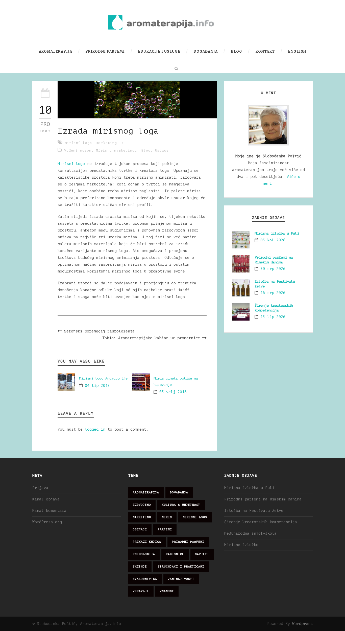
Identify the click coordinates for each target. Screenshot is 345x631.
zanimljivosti (181, 579)
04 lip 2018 (97, 386)
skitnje (140, 566)
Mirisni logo (71, 164)
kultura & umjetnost (181, 505)
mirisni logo (78, 143)
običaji (140, 529)
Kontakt (265, 51)
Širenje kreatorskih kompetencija (260, 522)
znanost (167, 591)
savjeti (202, 554)
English (297, 51)
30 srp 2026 (272, 269)
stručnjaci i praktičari (181, 566)
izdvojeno (142, 505)
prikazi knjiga (147, 541)
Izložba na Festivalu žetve (253, 511)
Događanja (205, 51)
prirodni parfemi (188, 541)
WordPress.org (47, 522)
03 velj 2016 (173, 392)
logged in (95, 429)
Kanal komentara (49, 511)
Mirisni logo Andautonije (103, 378)
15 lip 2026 (272, 317)
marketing (106, 143)
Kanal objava (46, 499)
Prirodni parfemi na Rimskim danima (263, 499)
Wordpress (302, 624)
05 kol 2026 (272, 240)
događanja (179, 492)
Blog (236, 51)
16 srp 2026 (272, 293)
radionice (175, 554)
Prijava (40, 488)
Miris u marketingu (116, 150)
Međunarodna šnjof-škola (250, 533)
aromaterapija (146, 492)
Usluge (162, 150)
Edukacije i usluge (159, 51)
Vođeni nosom (77, 150)
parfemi (165, 529)
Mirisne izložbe (241, 545)
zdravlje (141, 591)
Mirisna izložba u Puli (277, 233)
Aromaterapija (55, 51)
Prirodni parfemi (105, 51)
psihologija (144, 554)
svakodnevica (145, 579)
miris (167, 517)
